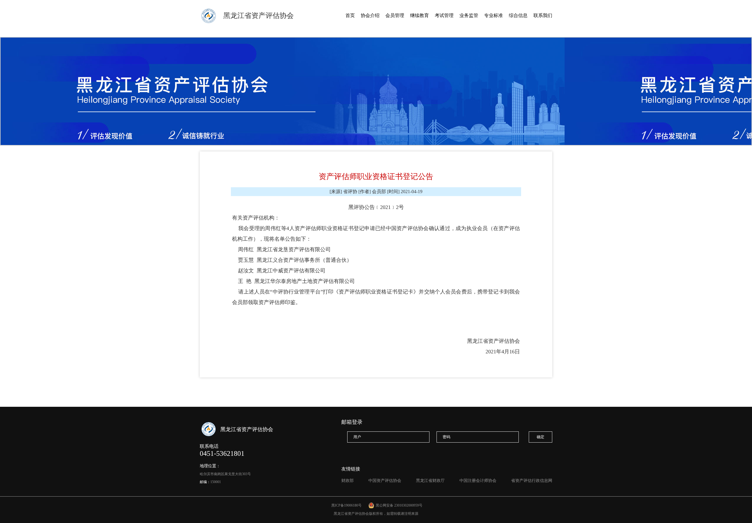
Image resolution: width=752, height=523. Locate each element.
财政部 (347, 480)
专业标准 (493, 15)
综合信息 (518, 15)
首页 (350, 15)
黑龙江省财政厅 (430, 480)
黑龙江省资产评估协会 (258, 15)
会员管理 (394, 15)
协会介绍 (370, 15)
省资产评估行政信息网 (531, 480)
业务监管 (468, 15)
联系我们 (542, 15)
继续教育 (419, 15)
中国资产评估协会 (384, 480)
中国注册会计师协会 (477, 480)
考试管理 (444, 15)
